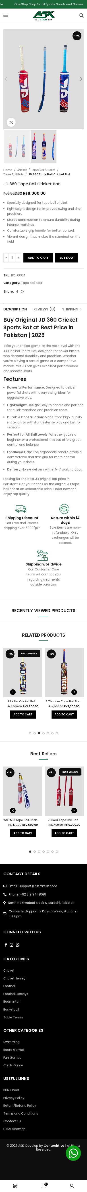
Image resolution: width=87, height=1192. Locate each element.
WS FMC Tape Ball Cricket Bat (24, 820)
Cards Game (13, 1065)
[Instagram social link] (11, 944)
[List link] (43, 886)
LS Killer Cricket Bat (21, 701)
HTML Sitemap (14, 1129)
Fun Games (12, 1058)
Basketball (11, 1009)
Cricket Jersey (14, 978)
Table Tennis (13, 1017)
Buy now (67, 258)
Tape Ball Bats (13, 174)
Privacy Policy (13, 1098)
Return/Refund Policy (19, 1106)
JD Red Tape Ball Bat (63, 820)
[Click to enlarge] (11, 122)
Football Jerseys (15, 994)
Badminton (12, 1002)
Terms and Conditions (20, 1113)
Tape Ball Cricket (43, 170)
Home (8, 170)
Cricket (22, 170)
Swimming (11, 1042)
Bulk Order (11, 1090)
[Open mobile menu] (5, 15)
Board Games (14, 1050)
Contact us (12, 1121)
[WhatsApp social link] (22, 291)
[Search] (81, 15)
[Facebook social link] (17, 291)
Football (9, 986)
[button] (23, 714)
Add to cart (38, 258)
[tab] (15, 308)
